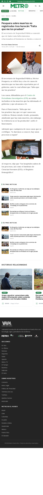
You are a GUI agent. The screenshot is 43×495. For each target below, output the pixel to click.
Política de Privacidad (8, 389)
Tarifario (4, 395)
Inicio (3, 16)
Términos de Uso (7, 392)
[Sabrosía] (36, 336)
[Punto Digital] (28, 336)
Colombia (5, 417)
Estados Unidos (7, 423)
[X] (5, 1)
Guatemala (5, 426)
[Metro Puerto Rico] (5, 336)
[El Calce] (13, 335)
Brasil (3, 410)
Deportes (32, 10)
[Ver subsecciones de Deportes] (37, 11)
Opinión (4, 359)
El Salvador (5, 436)
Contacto (5, 382)
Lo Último (5, 348)
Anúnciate (5, 401)
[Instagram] (7, 1)
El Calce (4, 373)
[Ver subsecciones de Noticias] (26, 11)
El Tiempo (5, 365)
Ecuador (4, 420)
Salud (3, 356)
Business (4, 368)
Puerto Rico (5, 432)
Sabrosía (4, 370)
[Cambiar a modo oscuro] (39, 6)
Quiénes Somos (7, 398)
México (4, 429)
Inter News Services (11, 45)
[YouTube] (10, 1)
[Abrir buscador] (36, 6)
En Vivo (4, 345)
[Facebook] (2, 1)
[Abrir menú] (3, 6)
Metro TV (5, 362)
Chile (3, 413)
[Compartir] (39, 45)
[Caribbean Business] (20, 336)
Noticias (21, 10)
